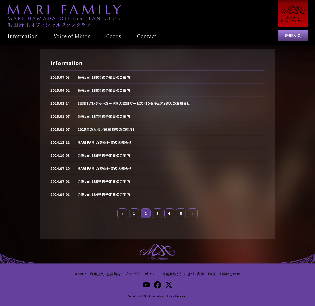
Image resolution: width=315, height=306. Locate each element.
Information (22, 36)
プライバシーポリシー (141, 273)
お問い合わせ (229, 273)
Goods (114, 36)
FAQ (211, 273)
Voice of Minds (72, 36)
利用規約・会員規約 (105, 273)
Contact (147, 36)
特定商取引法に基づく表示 (183, 273)
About (80, 273)
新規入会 (293, 35)
